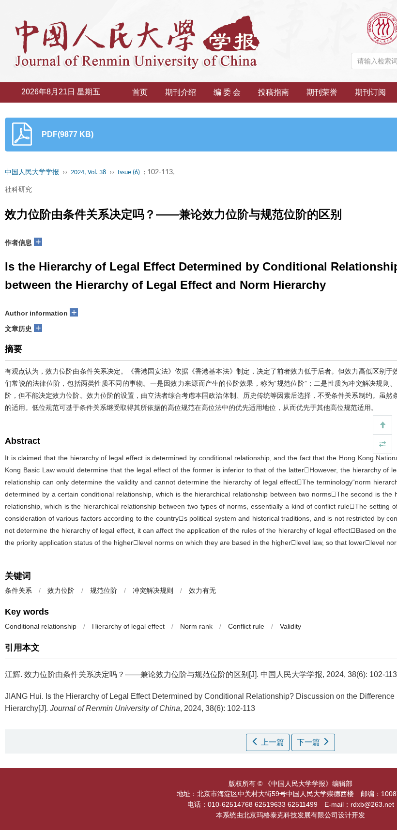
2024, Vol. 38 (88, 172)
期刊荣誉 (321, 92)
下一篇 (309, 742)
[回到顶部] (382, 425)
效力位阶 (61, 590)
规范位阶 (103, 590)
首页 (140, 92)
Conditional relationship (40, 626)
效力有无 (202, 590)
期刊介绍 (180, 92)
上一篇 (271, 742)
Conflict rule (246, 626)
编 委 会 (227, 92)
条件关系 (18, 590)
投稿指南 (273, 92)
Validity (290, 626)
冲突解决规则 (153, 590)
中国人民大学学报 (32, 172)
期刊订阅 (370, 92)
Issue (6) (129, 172)
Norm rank (196, 626)
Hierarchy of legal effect (128, 626)
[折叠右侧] (382, 444)
